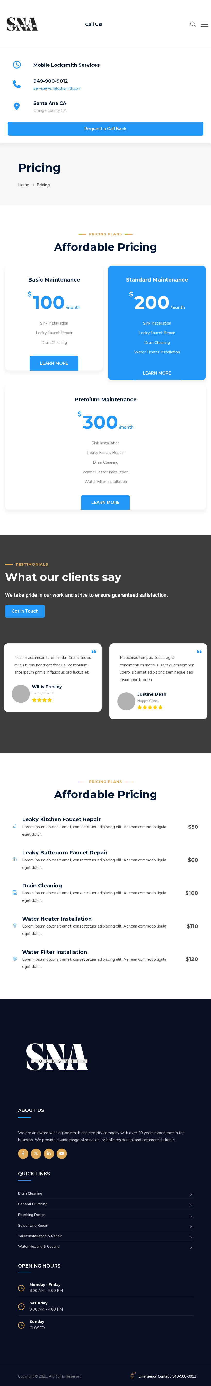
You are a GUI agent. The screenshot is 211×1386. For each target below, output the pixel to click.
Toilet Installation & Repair (40, 1236)
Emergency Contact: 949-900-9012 (167, 1376)
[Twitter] (36, 1154)
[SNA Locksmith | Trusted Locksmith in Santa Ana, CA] (22, 24)
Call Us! (93, 24)
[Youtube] (62, 1154)
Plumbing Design (32, 1214)
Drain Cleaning (30, 1193)
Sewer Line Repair (33, 1225)
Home (23, 185)
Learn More (54, 363)
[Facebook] (23, 1154)
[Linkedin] (49, 1154)
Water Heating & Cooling (38, 1246)
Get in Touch (25, 611)
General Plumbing (32, 1204)
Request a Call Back (105, 128)
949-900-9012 (50, 81)
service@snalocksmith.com (57, 88)
